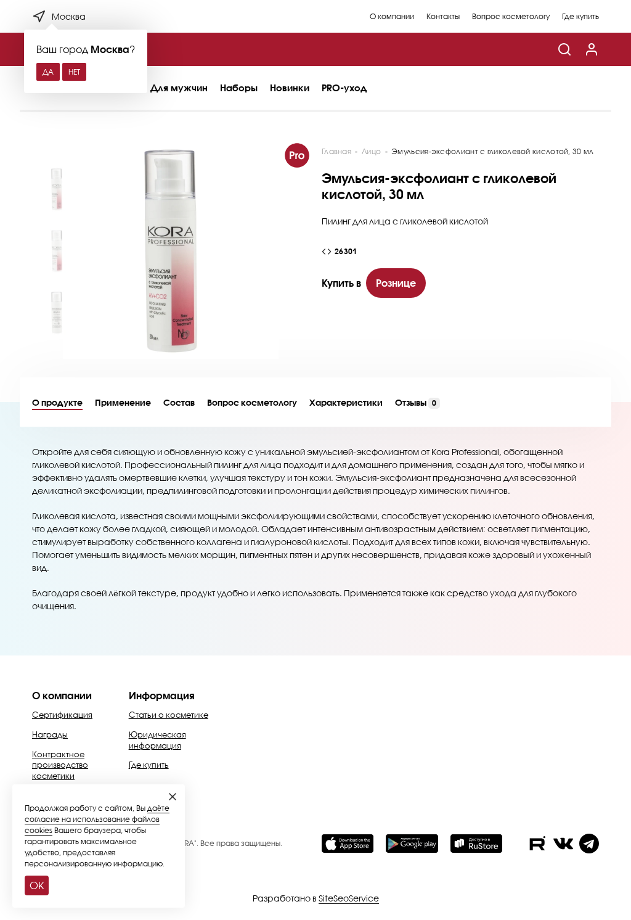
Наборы (239, 87)
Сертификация (62, 715)
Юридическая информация (157, 739)
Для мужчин (179, 87)
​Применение (123, 402)
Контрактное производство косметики (60, 765)
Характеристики (346, 402)
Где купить (580, 16)
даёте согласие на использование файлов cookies (97, 819)
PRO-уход (344, 87)
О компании (392, 16)
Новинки (289, 87)
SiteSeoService (349, 898)
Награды (50, 734)
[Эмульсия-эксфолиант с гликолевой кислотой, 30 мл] (170, 251)
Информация (162, 695)
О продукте (57, 402)
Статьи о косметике (168, 715)
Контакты (443, 16)
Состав (179, 402)
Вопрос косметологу (511, 16)
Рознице (396, 283)
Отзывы (415, 402)
